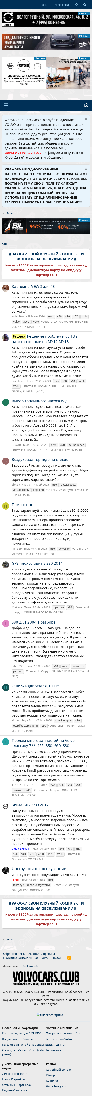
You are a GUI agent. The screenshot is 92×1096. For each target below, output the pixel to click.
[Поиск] (85, 5)
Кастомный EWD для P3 (33, 286)
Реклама (84, 13)
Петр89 (17, 549)
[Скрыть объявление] (85, 119)
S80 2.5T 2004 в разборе (34, 622)
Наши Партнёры (13, 1079)
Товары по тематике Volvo (64, 1033)
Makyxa (17, 607)
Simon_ (16, 485)
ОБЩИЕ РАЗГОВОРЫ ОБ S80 (43, 612)
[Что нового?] (77, 5)
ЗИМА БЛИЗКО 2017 (30, 804)
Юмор (50, 1075)
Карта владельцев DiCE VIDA (22, 1033)
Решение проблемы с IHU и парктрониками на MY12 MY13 (45, 339)
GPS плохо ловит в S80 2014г (38, 563)
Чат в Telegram (56, 1086)
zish (14, 316)
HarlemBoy (19, 720)
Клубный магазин (14, 1090)
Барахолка (53, 1050)
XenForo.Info (30, 966)
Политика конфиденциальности (25, 958)
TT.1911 (16, 785)
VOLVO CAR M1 (33, 859)
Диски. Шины (55, 1045)
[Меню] (6, 105)
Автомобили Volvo (59, 1039)
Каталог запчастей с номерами (24, 1045)
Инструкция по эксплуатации (39, 868)
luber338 (17, 666)
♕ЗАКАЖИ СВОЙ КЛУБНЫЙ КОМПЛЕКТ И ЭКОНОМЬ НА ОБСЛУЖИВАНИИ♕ (46, 257)
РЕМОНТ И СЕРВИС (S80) (39, 554)
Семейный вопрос (58, 1070)
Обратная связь (14, 954)
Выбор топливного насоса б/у (39, 400)
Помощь (58, 958)
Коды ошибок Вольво (17, 1039)
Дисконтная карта (14, 1074)
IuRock (16, 445)
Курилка (52, 1081)
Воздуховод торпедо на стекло (40, 459)
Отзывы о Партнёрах (16, 1085)
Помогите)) (22, 504)
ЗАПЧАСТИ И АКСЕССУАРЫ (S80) (60, 450)
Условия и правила (41, 954)
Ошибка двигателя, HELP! (35, 685)
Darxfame (18, 381)
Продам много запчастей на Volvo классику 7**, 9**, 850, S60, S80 (43, 743)
